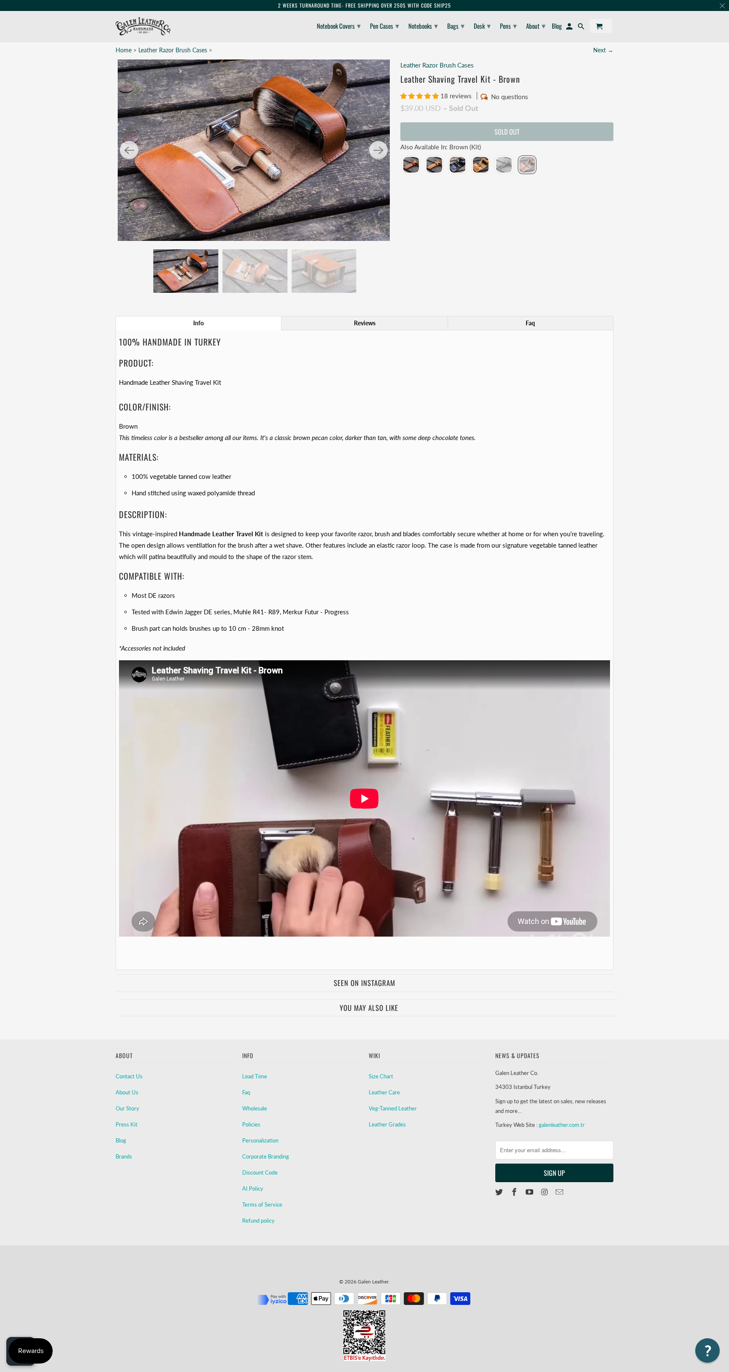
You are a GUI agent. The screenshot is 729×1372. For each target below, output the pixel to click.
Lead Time (254, 1076)
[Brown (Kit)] (527, 165)
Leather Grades (387, 1124)
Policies (251, 1124)
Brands (124, 1156)
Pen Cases (384, 25)
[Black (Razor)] (504, 165)
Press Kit (127, 1124)
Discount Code (260, 1172)
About (535, 25)
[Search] (582, 27)
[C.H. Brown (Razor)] (434, 165)
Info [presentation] (198, 323)
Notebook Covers (339, 25)
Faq (246, 1092)
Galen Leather (373, 1281)
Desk (482, 25)
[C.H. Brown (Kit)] (480, 165)
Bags (455, 25)
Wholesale (254, 1108)
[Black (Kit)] (457, 165)
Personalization (260, 1140)
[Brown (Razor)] (411, 165)
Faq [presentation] (530, 323)
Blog (121, 1140)
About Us (127, 1092)
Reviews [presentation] (364, 323)
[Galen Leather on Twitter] (500, 1191)
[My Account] (570, 27)
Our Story (127, 1108)
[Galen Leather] (143, 26)
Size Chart (381, 1076)
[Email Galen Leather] (560, 1191)
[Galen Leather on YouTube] (530, 1191)
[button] (420, 96)
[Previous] (129, 150)
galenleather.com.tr (562, 1124)
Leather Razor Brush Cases (172, 50)
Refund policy (258, 1220)
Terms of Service (262, 1204)
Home (124, 50)
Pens (508, 25)
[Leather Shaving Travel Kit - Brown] (254, 150)
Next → (603, 50)
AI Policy (252, 1188)
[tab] (198, 323)
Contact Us (129, 1076)
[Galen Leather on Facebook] (515, 1191)
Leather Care (384, 1092)
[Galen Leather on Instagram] (545, 1191)
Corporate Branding (265, 1156)
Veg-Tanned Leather (393, 1108)
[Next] (378, 150)
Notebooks (423, 25)
